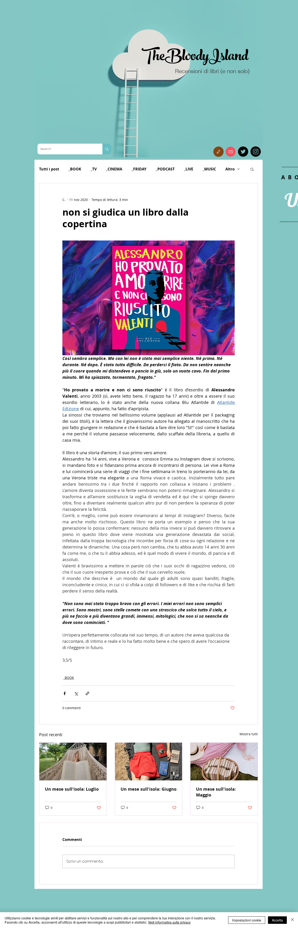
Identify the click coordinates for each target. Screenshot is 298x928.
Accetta (277, 920)
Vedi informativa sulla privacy (169, 922)
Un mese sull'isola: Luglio (72, 789)
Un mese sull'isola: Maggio (216, 792)
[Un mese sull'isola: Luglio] (73, 761)
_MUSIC (209, 169)
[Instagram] (256, 151)
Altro (230, 169)
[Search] (106, 149)
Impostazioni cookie (246, 920)
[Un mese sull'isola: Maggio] (224, 761)
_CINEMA (114, 169)
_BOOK (74, 169)
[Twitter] (243, 151)
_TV (94, 169)
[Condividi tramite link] (87, 693)
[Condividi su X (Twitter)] (76, 693)
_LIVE (188, 169)
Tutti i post (49, 169)
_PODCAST (165, 169)
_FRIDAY (139, 169)
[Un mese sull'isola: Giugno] (148, 761)
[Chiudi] (292, 920)
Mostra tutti (249, 734)
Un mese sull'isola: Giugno (148, 789)
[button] (218, 151)
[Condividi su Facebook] (64, 693)
